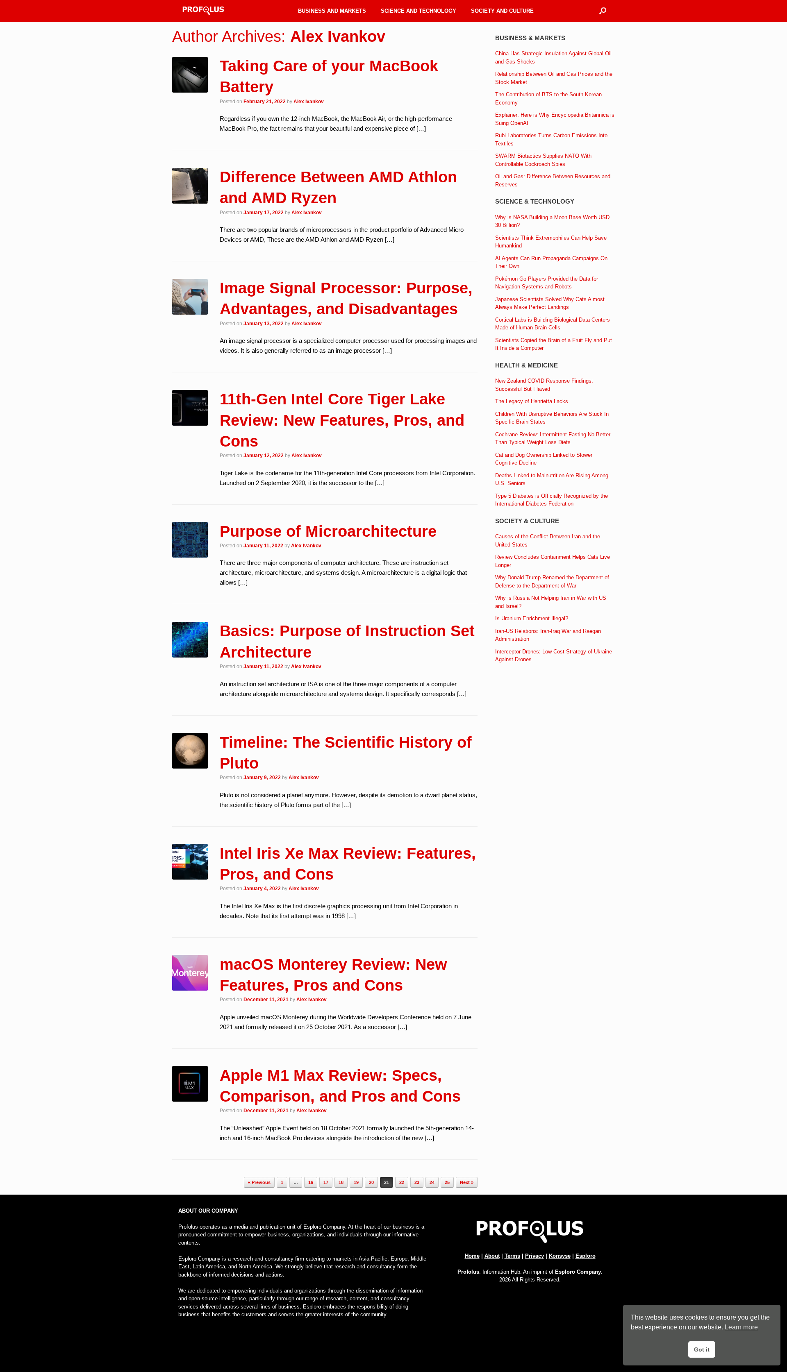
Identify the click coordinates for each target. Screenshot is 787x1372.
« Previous (259, 1182)
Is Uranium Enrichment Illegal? (531, 618)
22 (401, 1182)
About (492, 1256)
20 (371, 1182)
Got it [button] (702, 1349)
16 (310, 1182)
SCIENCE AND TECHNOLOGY (418, 11)
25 (447, 1182)
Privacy (534, 1256)
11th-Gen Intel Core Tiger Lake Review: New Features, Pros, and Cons (342, 420)
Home (472, 1256)
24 (432, 1182)
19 (356, 1182)
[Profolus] (203, 11)
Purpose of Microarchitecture (328, 531)
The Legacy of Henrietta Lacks (531, 401)
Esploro (585, 1256)
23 (416, 1182)
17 (325, 1182)
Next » (466, 1182)
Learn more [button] (741, 1327)
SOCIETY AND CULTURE (502, 11)
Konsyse (560, 1256)
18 (341, 1182)
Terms (512, 1256)
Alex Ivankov (337, 36)
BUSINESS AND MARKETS (332, 11)
